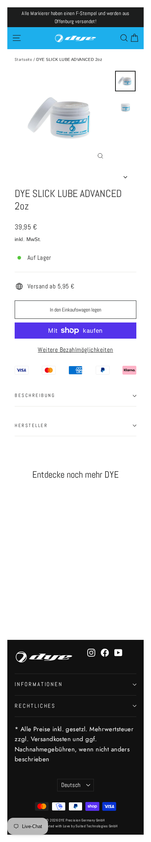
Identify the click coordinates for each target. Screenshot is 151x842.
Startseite (23, 59)
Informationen (39, 684)
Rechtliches (35, 706)
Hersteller (31, 426)
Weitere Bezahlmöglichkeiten (75, 350)
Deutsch (71, 785)
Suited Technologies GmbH (97, 826)
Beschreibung (35, 395)
